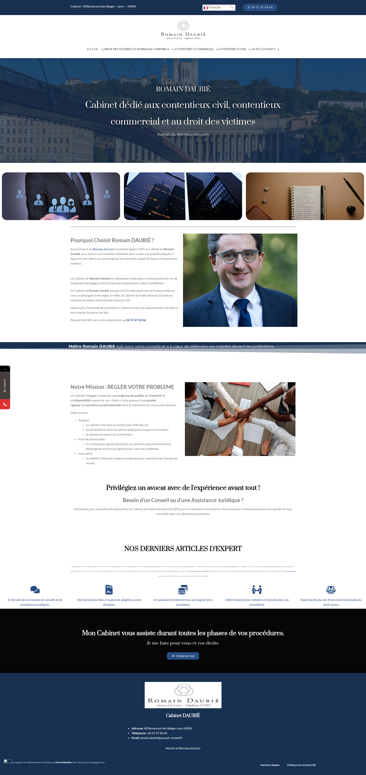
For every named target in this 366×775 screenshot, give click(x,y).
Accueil (92, 49)
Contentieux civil (233, 49)
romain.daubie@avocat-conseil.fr (160, 738)
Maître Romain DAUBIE (199, 571)
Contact (269, 49)
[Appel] (5, 404)
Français (214, 7)
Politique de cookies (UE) (301, 765)
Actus (256, 49)
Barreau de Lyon (103, 249)
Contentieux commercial (194, 49)
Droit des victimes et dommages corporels (136, 49)
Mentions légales (269, 765)
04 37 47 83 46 (136, 320)
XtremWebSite (63, 762)
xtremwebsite (290, 571)
